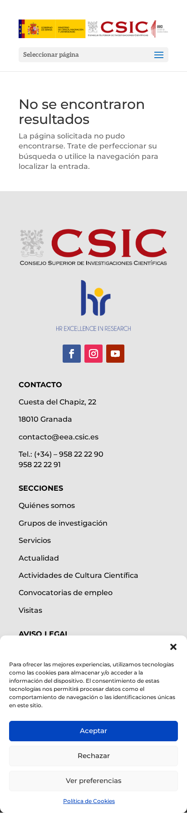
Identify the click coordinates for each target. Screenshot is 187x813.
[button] (173, 646)
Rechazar (94, 755)
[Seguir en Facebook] (72, 354)
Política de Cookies (89, 801)
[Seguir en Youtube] (115, 354)
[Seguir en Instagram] (93, 354)
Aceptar (93, 730)
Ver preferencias (94, 780)
